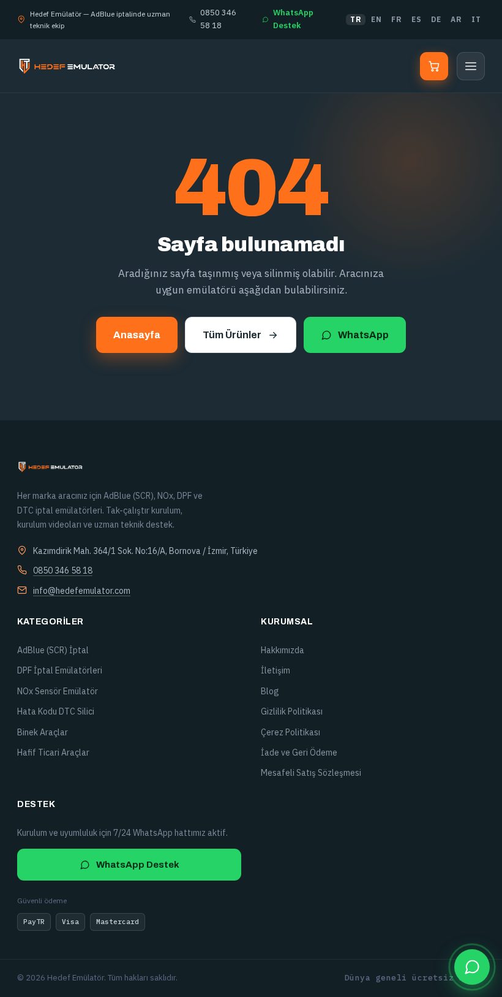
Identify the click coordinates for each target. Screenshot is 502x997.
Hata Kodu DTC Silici (55, 711)
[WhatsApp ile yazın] (472, 967)
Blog (270, 691)
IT (476, 19)
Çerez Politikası (290, 732)
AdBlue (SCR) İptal (53, 650)
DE (436, 19)
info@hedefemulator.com (81, 590)
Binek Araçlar (42, 732)
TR (355, 19)
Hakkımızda (282, 650)
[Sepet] (434, 66)
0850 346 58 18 (218, 19)
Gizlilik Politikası (292, 711)
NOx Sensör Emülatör (57, 691)
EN (376, 19)
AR (456, 19)
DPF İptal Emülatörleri (59, 670)
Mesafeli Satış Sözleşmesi (311, 772)
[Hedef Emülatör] (66, 66)
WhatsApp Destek (293, 19)
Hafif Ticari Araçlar (53, 752)
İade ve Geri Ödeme (299, 752)
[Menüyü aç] (471, 66)
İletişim (275, 670)
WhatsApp (363, 335)
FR (396, 19)
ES (416, 19)
